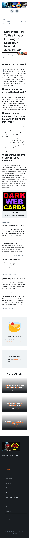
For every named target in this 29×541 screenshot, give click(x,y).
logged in (16, 359)
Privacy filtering (12, 57)
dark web (7, 57)
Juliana (17, 55)
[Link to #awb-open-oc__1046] (12, 11)
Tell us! (6, 524)
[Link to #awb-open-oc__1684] (17, 11)
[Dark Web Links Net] (11, 442)
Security (18, 57)
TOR (22, 57)
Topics (17, 390)
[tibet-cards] (14, 53)
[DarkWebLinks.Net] (14, 2)
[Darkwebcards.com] (14, 192)
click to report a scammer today (14, 341)
